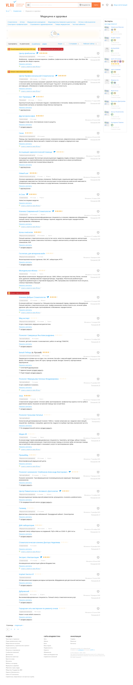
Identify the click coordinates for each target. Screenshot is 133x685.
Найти (96, 5)
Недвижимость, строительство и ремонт (17, 645)
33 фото (48, 176)
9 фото (41, 399)
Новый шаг (24, 173)
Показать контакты (25, 64)
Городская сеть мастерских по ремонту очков (38, 608)
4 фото (50, 235)
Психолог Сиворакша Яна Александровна (36, 335)
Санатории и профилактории (17, 24)
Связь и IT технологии (12, 674)
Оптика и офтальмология (86, 22)
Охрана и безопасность (12, 672)
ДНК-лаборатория (26, 525)
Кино (45, 643)
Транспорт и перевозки (12, 639)
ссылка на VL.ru (93, 654)
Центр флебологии (27, 53)
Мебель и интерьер (11, 663)
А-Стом (22, 194)
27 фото (43, 560)
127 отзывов (33, 300)
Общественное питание (13, 643)
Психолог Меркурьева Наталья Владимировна (39, 379)
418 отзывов (40, 136)
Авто (45, 639)
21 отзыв (39, 155)
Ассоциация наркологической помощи (35, 152)
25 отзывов (35, 475)
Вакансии (73, 641)
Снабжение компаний (12, 652)
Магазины (9, 661)
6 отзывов (40, 494)
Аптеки (22, 22)
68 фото (43, 214)
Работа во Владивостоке (51, 654)
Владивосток (86, 5)
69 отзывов (40, 321)
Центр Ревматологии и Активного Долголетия (38, 491)
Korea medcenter (26, 232)
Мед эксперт (24, 318)
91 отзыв (40, 176)
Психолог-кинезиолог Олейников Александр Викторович (43, 472)
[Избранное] (107, 5)
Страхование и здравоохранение (41, 24)
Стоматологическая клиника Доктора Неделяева (39, 542)
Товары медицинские (62, 24)
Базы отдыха (47, 645)
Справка (72, 639)
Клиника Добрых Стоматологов (32, 297)
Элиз (21, 396)
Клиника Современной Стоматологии (35, 211)
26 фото (48, 494)
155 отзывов (45, 355)
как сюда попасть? (111, 24)
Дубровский (24, 591)
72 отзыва (40, 257)
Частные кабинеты (79, 24)
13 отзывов (33, 546)
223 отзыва (40, 458)
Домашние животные (12, 656)
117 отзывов (33, 560)
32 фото (42, 594)
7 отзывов (33, 399)
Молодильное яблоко (28, 270)
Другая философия (27, 116)
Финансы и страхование (13, 650)
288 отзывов (41, 528)
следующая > (19, 625)
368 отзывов (33, 79)
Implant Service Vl (26, 574)
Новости (46, 650)
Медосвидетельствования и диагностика (62, 22)
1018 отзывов (41, 56)
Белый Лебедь (25, 352)
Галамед (22, 508)
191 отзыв (33, 197)
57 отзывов (40, 511)
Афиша (46, 641)
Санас (21, 133)
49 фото (50, 56)
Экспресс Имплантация (29, 557)
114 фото (43, 79)
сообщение (81, 649)
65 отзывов (35, 338)
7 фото (41, 274)
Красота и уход (10, 659)
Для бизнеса (9, 654)
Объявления (47, 652)
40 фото (43, 300)
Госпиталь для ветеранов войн (32, 253)
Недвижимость (48, 648)
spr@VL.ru (92, 649)
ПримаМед (23, 455)
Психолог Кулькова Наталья (31, 415)
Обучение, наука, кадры (13, 668)
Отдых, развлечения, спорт (13, 641)
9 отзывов (33, 274)
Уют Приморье (25, 97)
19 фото (41, 197)
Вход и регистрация (120, 5)
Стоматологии (12, 22)
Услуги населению (11, 648)
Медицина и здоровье (12, 665)
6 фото (49, 458)
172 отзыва (33, 119)
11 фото (44, 475)
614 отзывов (33, 214)
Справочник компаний (20, 5)
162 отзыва (37, 611)
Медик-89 (23, 434)
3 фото (50, 528)
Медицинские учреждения (36, 22)
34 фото (39, 100)
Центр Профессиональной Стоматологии (36, 76)
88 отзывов (33, 594)
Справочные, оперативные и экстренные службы (20, 677)
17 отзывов (33, 437)
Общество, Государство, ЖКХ (14, 670)
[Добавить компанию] (103, 5)
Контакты (73, 643)
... (21, 629)
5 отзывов (35, 382)
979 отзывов (41, 235)
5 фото (49, 321)
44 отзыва (31, 100)
